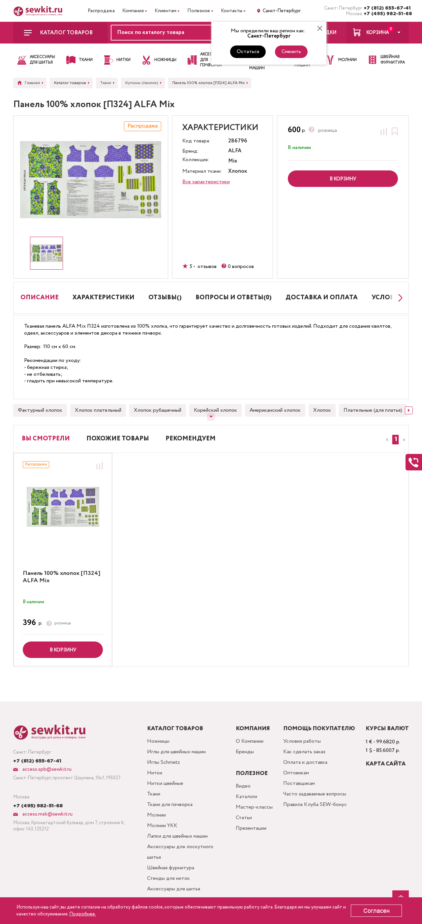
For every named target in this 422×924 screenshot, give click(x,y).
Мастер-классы (254, 807)
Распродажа (101, 11)
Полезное (198, 11)
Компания (133, 11)
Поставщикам (299, 783)
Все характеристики (206, 182)
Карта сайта (386, 764)
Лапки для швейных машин (177, 836)
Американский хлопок (275, 410)
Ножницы (158, 741)
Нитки (154, 773)
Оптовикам (296, 773)
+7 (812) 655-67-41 (386, 8)
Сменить (291, 51)
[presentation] (386, 439)
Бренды (245, 752)
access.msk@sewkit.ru (47, 814)
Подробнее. (82, 914)
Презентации (251, 828)
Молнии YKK (162, 825)
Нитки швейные (165, 783)
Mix (232, 161)
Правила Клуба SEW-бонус (315, 804)
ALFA (234, 151)
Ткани (153, 794)
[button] (395, 439)
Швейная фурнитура (170, 868)
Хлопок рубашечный (157, 410)
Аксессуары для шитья (173, 889)
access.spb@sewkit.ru (46, 769)
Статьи (244, 817)
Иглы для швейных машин (176, 752)
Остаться (248, 51)
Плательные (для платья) (373, 410)
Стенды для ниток (168, 878)
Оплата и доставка (305, 762)
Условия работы (302, 741)
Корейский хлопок (215, 410)
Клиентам (165, 11)
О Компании (249, 741)
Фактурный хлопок (40, 410)
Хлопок (322, 410)
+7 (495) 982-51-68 (386, 14)
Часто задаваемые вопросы (314, 794)
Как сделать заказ (304, 752)
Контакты (231, 11)
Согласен (376, 911)
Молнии (156, 815)
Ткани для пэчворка (170, 804)
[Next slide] (398, 297)
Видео (243, 786)
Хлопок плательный (98, 410)
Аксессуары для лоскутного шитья (180, 852)
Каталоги (246, 796)
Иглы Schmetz (163, 762)
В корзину (63, 650)
